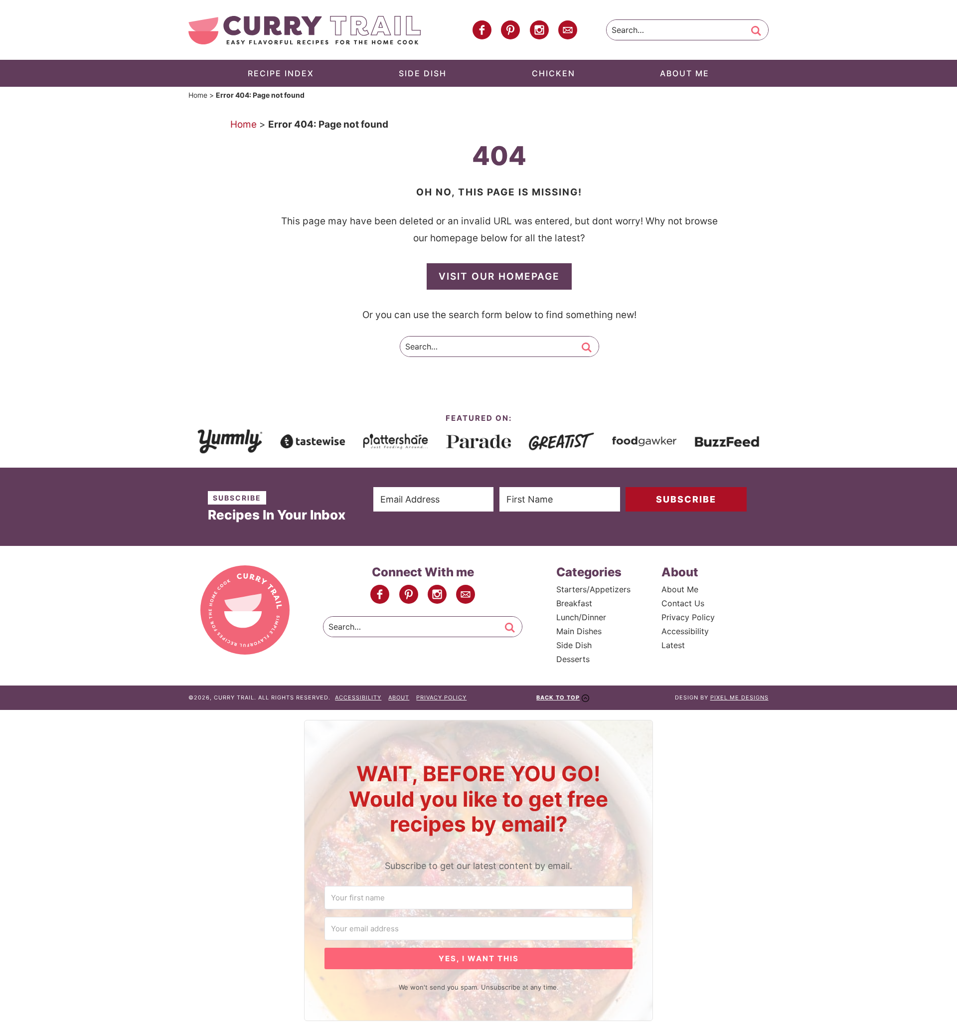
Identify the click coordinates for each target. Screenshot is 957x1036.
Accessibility (685, 631)
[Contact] (567, 29)
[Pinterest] (510, 29)
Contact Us (682, 603)
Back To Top (558, 697)
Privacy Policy (688, 617)
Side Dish (574, 645)
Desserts (573, 659)
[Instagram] (539, 29)
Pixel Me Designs (739, 697)
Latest (673, 645)
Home (197, 95)
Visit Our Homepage (499, 276)
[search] (756, 31)
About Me (679, 589)
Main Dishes (579, 631)
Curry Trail (304, 30)
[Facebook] (482, 29)
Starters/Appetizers (593, 589)
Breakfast (574, 603)
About (398, 697)
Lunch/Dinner (581, 617)
